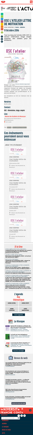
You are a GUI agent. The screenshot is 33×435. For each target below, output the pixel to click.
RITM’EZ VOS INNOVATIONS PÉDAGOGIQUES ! (18, 273)
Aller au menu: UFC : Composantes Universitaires (3, 2)
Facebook (2, 37)
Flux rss (2, 42)
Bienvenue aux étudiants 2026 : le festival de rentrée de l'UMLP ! (18, 256)
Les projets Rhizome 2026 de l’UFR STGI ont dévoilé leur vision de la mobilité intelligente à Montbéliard (18, 364)
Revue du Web (6, 430)
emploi (9, 127)
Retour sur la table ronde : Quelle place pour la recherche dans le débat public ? (17, 268)
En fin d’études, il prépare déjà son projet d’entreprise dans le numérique (18, 397)
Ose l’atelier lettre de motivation (17, 160)
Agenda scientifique (12, 309)
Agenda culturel (12, 303)
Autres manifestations (25, 309)
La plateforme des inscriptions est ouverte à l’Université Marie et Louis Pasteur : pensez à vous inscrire (18, 251)
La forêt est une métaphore (18, 334)
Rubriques (5, 420)
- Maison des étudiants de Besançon (15, 116)
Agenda (2, 32)
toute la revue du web (18, 403)
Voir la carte (8, 122)
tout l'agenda (18, 315)
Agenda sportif (25, 303)
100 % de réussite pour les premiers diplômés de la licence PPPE (16, 390)
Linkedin (2, 39)
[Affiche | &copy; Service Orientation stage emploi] (17, 65)
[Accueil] (17, 8)
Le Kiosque (5, 427)
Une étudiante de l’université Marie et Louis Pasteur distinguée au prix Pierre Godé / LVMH (17, 372)
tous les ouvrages (18, 350)
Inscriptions (11, 27)
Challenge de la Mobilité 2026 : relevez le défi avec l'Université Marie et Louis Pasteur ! (17, 262)
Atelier (5, 27)
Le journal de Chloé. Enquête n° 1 (20, 343)
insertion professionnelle (19, 127)
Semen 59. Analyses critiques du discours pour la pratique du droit (20, 326)
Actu (3, 433)
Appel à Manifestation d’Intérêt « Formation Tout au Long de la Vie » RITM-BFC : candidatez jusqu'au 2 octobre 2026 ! (18, 287)
